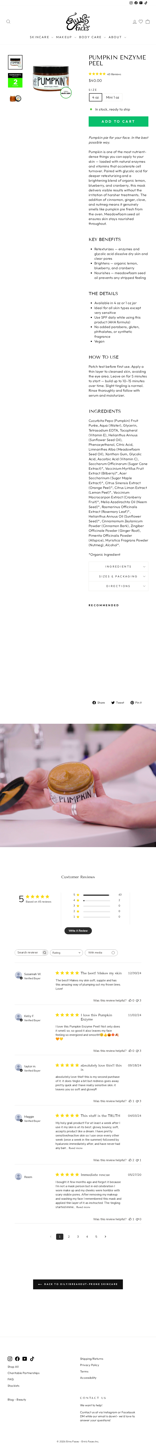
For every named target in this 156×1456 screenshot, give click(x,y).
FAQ (11, 1379)
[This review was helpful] (130, 1160)
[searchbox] (28, 953)
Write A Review (78, 931)
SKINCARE (40, 37)
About (116, 37)
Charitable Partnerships (23, 1373)
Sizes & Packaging (118, 576)
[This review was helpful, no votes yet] (130, 1000)
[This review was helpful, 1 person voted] (130, 1101)
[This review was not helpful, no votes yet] (137, 1219)
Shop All (13, 1366)
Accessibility (88, 1377)
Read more (76, 1148)
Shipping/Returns (91, 1359)
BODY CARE (91, 37)
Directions (118, 586)
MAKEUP (64, 37)
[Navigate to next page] (105, 1237)
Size (93, 90)
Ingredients (118, 566)
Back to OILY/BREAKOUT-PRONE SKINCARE (80, 1284)
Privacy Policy (89, 1365)
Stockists (13, 1385)
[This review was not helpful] (137, 1000)
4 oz (95, 97)
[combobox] (66, 952)
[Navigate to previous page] (50, 1237)
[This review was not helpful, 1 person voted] (137, 1160)
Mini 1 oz (112, 97)
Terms (84, 1371)
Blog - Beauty (17, 1399)
